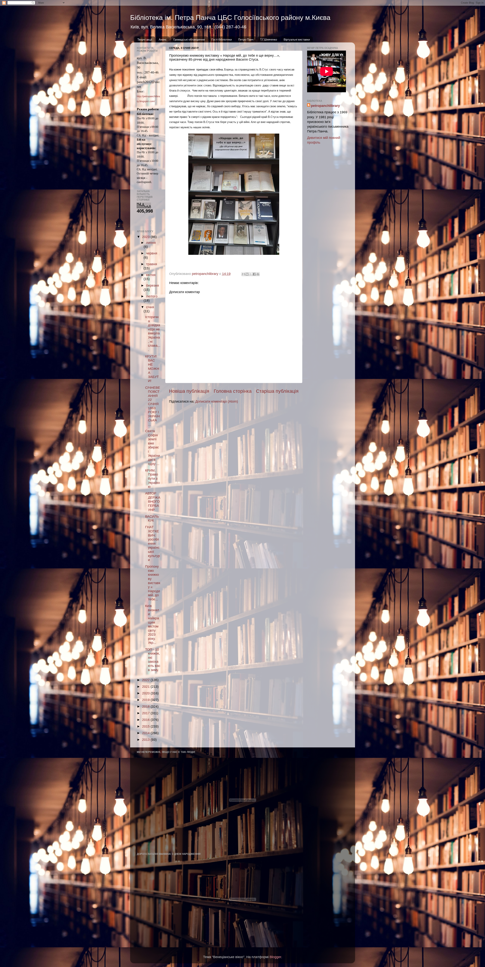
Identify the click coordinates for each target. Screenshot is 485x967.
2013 (146, 740)
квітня (151, 275)
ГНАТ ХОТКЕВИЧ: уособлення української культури (152, 543)
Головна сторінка (233, 391)
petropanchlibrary (325, 106)
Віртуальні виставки (297, 39)
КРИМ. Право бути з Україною (152, 479)
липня (151, 243)
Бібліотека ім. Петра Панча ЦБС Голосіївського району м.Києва (230, 17)
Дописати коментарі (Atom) (216, 401)
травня (151, 264)
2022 (146, 680)
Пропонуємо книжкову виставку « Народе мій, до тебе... (152, 583)
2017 (146, 713)
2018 (146, 706)
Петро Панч (245, 39)
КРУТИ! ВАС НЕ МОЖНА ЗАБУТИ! (152, 368)
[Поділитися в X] (251, 274)
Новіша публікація (189, 391)
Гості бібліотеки (221, 39)
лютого (151, 296)
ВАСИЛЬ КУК (152, 519)
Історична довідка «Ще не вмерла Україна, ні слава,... (152, 333)
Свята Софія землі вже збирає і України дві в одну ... (152, 447)
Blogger (275, 957)
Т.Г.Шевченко (268, 39)
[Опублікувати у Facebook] (254, 274)
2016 (146, 720)
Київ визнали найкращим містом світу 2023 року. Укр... (152, 624)
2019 (146, 700)
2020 (146, 693)
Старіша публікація (277, 391)
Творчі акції (144, 39)
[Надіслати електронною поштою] (243, 274)
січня (150, 307)
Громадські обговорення (189, 39)
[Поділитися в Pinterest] (258, 274)
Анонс (163, 39)
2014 (146, 733)
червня (151, 253)
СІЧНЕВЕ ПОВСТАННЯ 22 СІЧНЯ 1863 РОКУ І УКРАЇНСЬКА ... (152, 406)
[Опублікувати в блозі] (247, 274)
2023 (146, 237)
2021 (146, 686)
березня (152, 285)
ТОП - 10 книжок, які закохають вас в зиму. (152, 660)
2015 (146, 726)
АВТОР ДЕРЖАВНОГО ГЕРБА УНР (152, 501)
